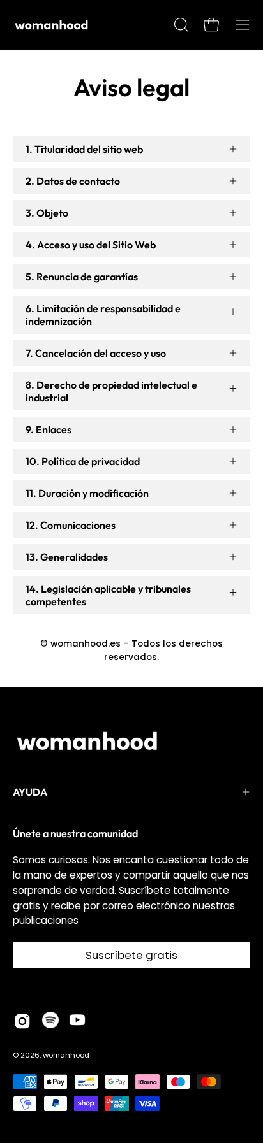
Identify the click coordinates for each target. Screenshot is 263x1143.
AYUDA (30, 792)
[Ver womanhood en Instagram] (22, 1021)
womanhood (66, 1055)
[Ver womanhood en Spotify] (50, 1021)
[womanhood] (54, 25)
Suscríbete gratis (131, 955)
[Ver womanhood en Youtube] (77, 1021)
